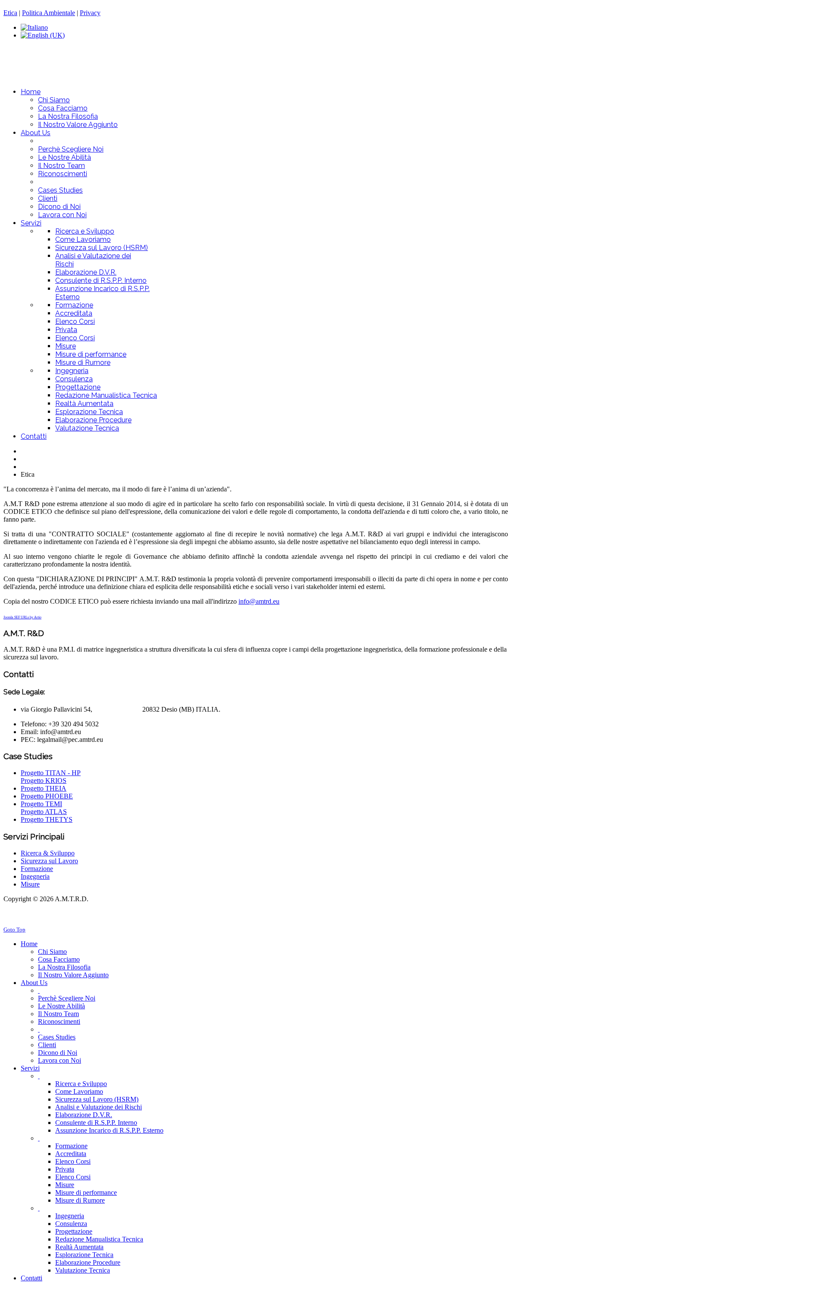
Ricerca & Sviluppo (48, 853)
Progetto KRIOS (43, 780)
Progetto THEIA (43, 788)
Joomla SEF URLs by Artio (22, 617)
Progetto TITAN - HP (51, 772)
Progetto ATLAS (44, 811)
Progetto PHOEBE (47, 796)
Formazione (37, 868)
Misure (30, 884)
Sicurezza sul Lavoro (49, 861)
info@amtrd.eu (258, 601)
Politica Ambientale (48, 12)
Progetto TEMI (41, 804)
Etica (10, 12)
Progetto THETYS (46, 819)
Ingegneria (35, 876)
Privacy (90, 12)
